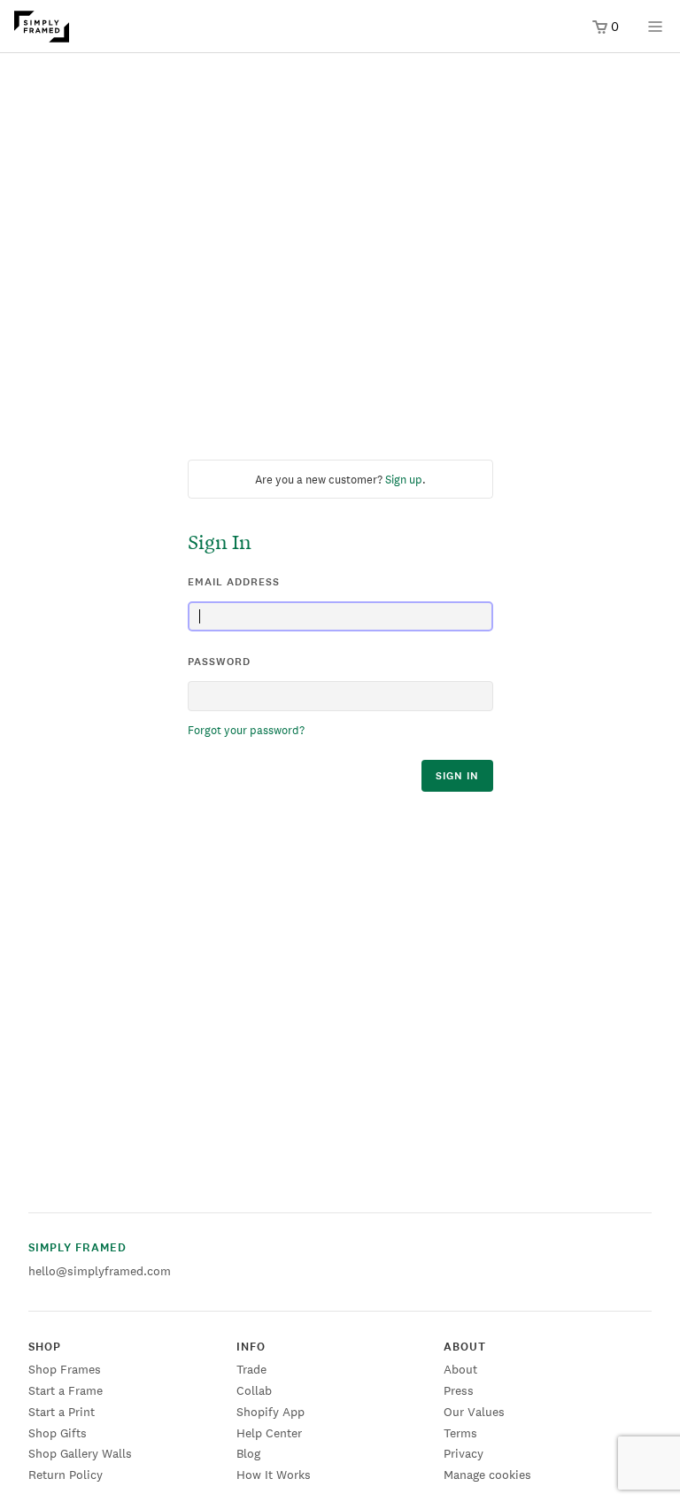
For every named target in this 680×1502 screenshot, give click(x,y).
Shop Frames (64, 1369)
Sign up (403, 479)
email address (234, 582)
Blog (248, 1453)
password (219, 661)
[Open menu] (655, 32)
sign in (457, 776)
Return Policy (65, 1475)
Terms (460, 1433)
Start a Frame (65, 1390)
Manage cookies (487, 1475)
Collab (254, 1390)
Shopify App (270, 1412)
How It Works (273, 1475)
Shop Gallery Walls (80, 1453)
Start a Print (61, 1412)
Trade (251, 1369)
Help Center (269, 1433)
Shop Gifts (57, 1433)
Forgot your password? (246, 730)
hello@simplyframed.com (99, 1271)
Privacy (463, 1453)
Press (459, 1390)
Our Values (474, 1412)
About (460, 1369)
